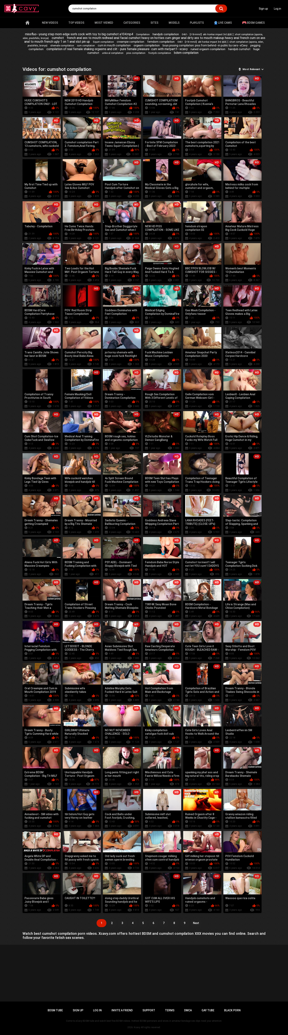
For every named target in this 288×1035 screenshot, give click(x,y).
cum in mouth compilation (114, 45)
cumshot (58, 38)
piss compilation (135, 52)
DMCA (188, 1010)
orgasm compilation (147, 45)
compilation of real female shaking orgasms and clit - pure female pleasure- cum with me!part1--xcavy (117, 49)
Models (174, 22)
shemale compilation (62, 45)
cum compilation (86, 45)
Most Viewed (104, 22)
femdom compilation (161, 41)
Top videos (76, 22)
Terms (169, 1010)
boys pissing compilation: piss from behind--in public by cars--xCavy (205, 45)
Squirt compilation (103, 41)
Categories (131, 22)
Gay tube (208, 1010)
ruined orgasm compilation (208, 49)
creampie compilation (130, 41)
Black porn (232, 1010)
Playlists (197, 22)
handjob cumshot (239, 49)
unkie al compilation (112, 53)
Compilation (143, 34)
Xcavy (137, 1027)
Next (196, 923)
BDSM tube (55, 1010)
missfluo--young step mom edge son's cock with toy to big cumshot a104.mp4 (79, 34)
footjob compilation (159, 52)
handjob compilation (166, 34)
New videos (50, 22)
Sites (154, 22)
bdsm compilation (186, 53)
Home (27, 22)
